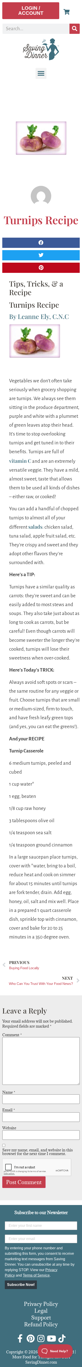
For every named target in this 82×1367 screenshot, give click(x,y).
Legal (41, 1310)
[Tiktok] (62, 1339)
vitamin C (20, 460)
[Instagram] (41, 1339)
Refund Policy (41, 1324)
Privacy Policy (41, 1303)
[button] (41, 73)
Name (8, 1092)
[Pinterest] (30, 1339)
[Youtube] (51, 1339)
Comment (12, 1035)
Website (9, 1128)
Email (8, 1110)
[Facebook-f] (20, 1339)
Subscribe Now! (21, 1285)
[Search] (74, 29)
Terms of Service (36, 1275)
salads (35, 526)
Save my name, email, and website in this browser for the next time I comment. (37, 1151)
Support (41, 1317)
